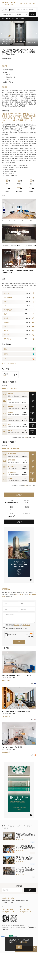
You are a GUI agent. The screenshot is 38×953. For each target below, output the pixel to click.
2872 (4, 401)
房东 (29, 3)
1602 (4, 461)
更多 (34, 3)
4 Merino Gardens (13, 420)
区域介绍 (33, 842)
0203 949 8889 (24, 909)
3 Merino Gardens (13, 396)
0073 (4, 419)
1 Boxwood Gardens (14, 426)
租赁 (25, 3)
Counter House (13, 456)
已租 (11, 43)
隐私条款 (16, 625)
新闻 (33, 877)
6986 (4, 473)
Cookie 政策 (26, 625)
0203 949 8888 (7, 909)
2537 (4, 431)
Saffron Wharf (12, 468)
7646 (4, 407)
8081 (4, 455)
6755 (4, 479)
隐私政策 (23, 927)
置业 (21, 3)
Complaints (5, 929)
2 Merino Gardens (13, 414)
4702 (4, 425)
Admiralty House (13, 402)
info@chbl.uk (19, 594)
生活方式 (33, 853)
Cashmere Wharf (13, 462)
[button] (21, 3)
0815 (4, 395)
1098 (4, 413)
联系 (25, 437)
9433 (4, 467)
